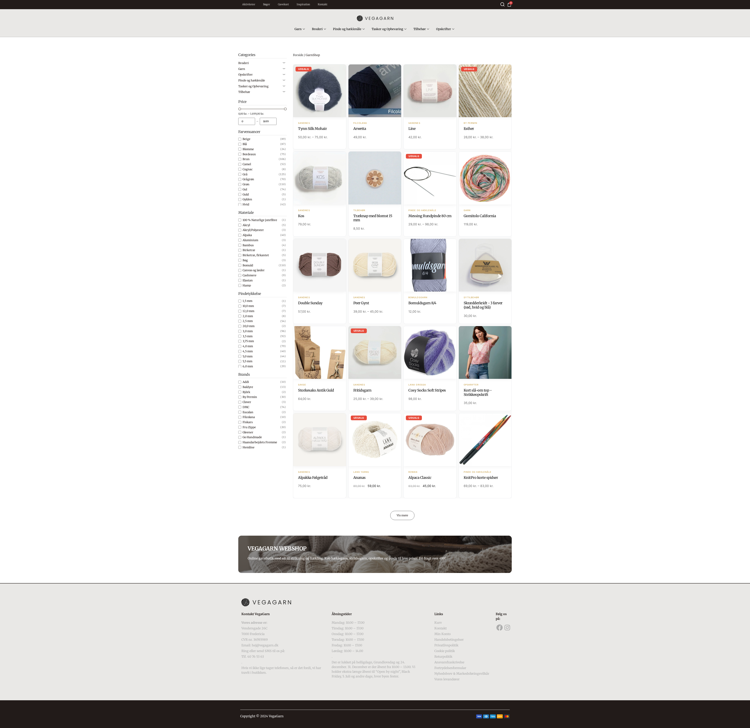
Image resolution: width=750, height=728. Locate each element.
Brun (246, 159)
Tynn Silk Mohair (312, 128)
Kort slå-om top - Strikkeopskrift (478, 392)
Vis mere (402, 515)
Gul (245, 189)
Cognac (248, 169)
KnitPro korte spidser (481, 477)
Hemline (248, 447)
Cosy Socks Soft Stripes (427, 390)
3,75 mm (248, 341)
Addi (246, 382)
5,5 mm (247, 361)
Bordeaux (249, 154)
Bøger (266, 4)
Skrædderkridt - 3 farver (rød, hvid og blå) (483, 305)
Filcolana (249, 417)
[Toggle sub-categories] (284, 63)
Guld (246, 194)
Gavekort (283, 4)
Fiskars (248, 422)
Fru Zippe (249, 427)
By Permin (250, 397)
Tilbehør (419, 29)
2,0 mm (248, 316)
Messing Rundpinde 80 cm (430, 216)
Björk (246, 392)
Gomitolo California (480, 216)
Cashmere (249, 275)
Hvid (246, 204)
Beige (246, 139)
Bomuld (248, 265)
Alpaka (247, 235)
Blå (245, 144)
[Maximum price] (268, 121)
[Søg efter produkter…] (502, 4)
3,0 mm (248, 331)
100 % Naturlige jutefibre (260, 220)
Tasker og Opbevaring (387, 29)
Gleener (248, 432)
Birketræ (249, 250)
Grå (245, 174)
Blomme (248, 149)
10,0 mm (248, 306)
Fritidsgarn (362, 390)
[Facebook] (500, 628)
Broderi (317, 29)
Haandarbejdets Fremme (260, 442)
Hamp (247, 285)
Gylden (247, 199)
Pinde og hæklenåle (347, 29)
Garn (298, 29)
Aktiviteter (248, 4)
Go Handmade (252, 437)
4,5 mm (248, 351)
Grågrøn (248, 179)
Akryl (246, 225)
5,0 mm (248, 356)
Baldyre (248, 387)
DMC (246, 407)
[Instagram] (507, 628)
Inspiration (303, 4)
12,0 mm (248, 311)
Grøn (246, 184)
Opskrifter (443, 29)
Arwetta (359, 128)
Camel (247, 164)
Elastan (248, 280)
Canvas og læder (254, 270)
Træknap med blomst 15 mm (372, 218)
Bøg (245, 260)
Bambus (248, 245)
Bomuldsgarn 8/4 (422, 303)
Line (411, 128)
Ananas (359, 477)
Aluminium (250, 240)
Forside (298, 55)
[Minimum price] (246, 121)
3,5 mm (248, 336)
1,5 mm (247, 301)
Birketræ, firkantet (256, 255)
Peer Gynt (361, 303)
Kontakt (322, 4)
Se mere (319, 91)
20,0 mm (248, 326)
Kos (301, 216)
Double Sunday (310, 303)
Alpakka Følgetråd (313, 477)
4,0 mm (248, 346)
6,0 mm (248, 366)
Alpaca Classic (419, 477)
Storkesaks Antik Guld (316, 390)
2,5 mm (248, 321)
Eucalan (248, 412)
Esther (469, 128)
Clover (247, 402)
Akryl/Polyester (253, 230)
